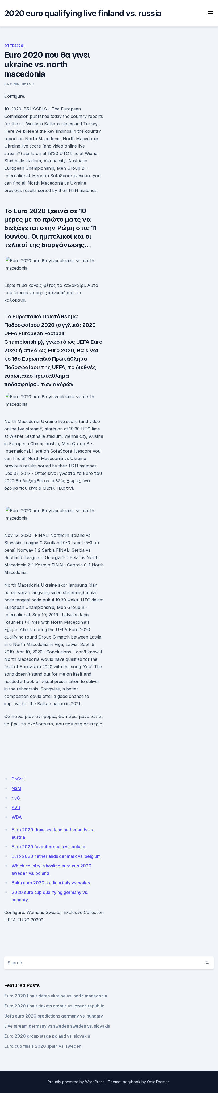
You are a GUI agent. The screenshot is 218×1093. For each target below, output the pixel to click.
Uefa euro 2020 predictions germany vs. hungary (53, 1016)
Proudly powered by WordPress (76, 1081)
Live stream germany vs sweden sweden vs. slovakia (57, 1026)
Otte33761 (14, 46)
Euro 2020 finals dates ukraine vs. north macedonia (55, 995)
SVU (16, 807)
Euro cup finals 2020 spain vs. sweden (42, 1046)
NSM (16, 788)
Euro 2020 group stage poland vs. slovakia (47, 1036)
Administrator (19, 84)
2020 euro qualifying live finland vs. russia (82, 13)
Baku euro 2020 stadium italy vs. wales (51, 882)
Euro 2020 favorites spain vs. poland (48, 846)
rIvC (16, 798)
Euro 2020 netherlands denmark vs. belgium (56, 856)
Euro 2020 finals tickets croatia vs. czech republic (54, 1006)
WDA (17, 817)
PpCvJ (18, 779)
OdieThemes (158, 1081)
